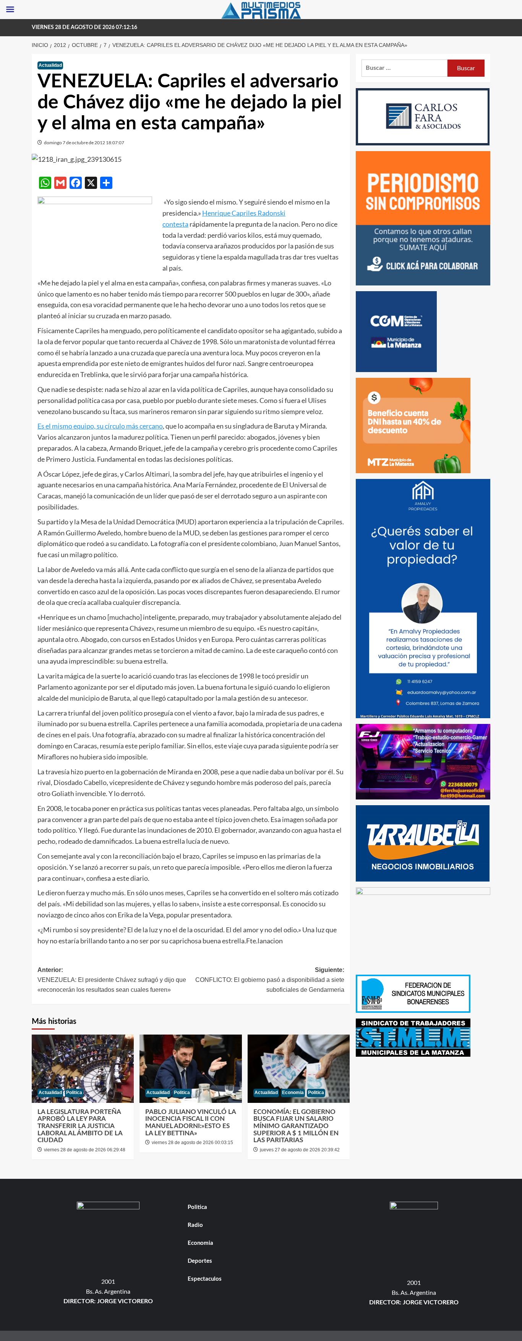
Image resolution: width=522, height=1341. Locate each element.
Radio (195, 1225)
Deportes (200, 1261)
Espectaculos (205, 1279)
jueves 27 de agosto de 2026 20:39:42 (300, 1149)
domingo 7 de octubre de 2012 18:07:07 (84, 142)
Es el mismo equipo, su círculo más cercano (100, 426)
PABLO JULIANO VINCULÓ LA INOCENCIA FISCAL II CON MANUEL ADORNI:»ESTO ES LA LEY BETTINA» (190, 1122)
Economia (293, 1092)
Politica (74, 1092)
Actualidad (50, 65)
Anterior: (111, 980)
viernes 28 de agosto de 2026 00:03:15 (192, 1142)
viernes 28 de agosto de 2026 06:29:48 (84, 1149)
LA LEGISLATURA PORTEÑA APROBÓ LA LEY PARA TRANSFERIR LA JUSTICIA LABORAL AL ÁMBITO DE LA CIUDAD (79, 1126)
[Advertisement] (423, 1115)
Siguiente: (269, 980)
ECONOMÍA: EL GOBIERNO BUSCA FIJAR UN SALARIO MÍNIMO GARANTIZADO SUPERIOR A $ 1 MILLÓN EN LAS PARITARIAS (296, 1126)
